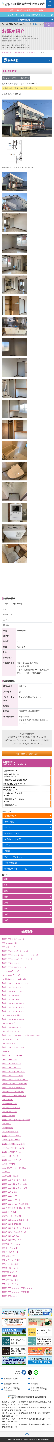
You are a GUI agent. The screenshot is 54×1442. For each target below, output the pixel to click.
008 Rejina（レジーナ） (14, 967)
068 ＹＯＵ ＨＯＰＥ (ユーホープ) (16, 1207)
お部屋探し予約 (10, 805)
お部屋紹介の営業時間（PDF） (15, 780)
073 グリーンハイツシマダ (16, 1228)
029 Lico (5, 1051)
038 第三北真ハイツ (13, 1087)
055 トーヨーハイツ (10, 1155)
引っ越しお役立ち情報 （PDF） (12, 794)
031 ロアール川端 (9, 1059)
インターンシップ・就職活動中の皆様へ (26, 14)
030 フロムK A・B (12, 1055)
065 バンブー (10, 1195)
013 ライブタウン (12, 987)
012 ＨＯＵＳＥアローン (15, 983)
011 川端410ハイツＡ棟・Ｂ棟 (14, 979)
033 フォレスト (11, 1067)
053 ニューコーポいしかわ (13, 1147)
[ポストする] (30, 1372)
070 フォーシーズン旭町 (12, 1215)
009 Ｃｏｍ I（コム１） (10, 971)
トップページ (6, 52)
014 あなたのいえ (12, 991)
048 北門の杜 (7, 1127)
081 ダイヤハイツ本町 (11, 1260)
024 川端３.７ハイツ (10, 1031)
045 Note (8, 1115)
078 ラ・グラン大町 (10, 1248)
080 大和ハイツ (8, 1256)
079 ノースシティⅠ (10, 1252)
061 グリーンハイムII (14, 1179)
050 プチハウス (11, 1135)
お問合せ (34, 1383)
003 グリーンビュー (10, 947)
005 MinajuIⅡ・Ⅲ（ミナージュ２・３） (20, 955)
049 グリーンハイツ (10, 1131)
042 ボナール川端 (9, 1103)
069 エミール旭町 (9, 1211)
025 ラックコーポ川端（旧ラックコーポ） (21, 1035)
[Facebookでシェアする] (24, 1372)
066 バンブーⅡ (11, 1199)
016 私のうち (10, 999)
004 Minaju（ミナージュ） (15, 951)
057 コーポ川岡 (8, 1163)
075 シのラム (10, 1236)
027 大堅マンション (10, 1043)
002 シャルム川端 (9, 943)
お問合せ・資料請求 (28, 753)
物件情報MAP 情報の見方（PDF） (10, 788)
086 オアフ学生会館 (10, 1280)
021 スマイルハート (13, 1019)
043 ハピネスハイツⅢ (11, 1107)
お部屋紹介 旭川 (19, 52)
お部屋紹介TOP (10, 770)
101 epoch (9, 1296)
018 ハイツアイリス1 (14, 1007)
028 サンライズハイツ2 (15, 1047)
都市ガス (32, 52)
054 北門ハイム (11, 1151)
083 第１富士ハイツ (10, 1268)
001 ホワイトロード (13, 939)
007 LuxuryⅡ (10, 963)
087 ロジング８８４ (10, 1284)
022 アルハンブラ (9, 1023)
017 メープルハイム (13, 1003)
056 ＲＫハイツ (11, 1159)
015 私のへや (10, 995)
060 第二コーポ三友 (10, 1175)
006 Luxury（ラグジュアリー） (17, 959)
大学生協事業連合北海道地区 (38, 1389)
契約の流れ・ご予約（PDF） (14, 783)
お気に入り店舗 (49, 24)
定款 (32, 1378)
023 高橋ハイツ (11, 1027)
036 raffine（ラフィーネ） (15, 1079)
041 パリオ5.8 (7, 1099)
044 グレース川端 (9, 1111)
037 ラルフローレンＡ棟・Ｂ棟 (14, 1083)
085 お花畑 (9, 1276)
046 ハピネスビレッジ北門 (16, 1119)
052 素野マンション (13, 1143)
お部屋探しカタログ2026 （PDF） (13, 800)
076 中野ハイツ (11, 1240)
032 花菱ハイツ (11, 1063)
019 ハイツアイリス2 (14, 1011)
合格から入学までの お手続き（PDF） (11, 775)
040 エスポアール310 (14, 1095)
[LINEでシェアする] (36, 1372)
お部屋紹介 (13, 30)
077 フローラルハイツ (11, 1244)
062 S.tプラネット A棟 (14, 1183)
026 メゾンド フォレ (11, 1039)
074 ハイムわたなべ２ (14, 1232)
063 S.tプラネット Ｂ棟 (14, 1187)
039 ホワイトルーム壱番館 (13, 1091)
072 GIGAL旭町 (11, 1224)
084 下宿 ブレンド (9, 1272)
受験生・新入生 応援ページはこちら (26, 10)
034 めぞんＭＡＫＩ (13, 1071)
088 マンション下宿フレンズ (17, 1288)
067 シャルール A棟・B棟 (15, 1203)
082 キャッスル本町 (10, 1264)
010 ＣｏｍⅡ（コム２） (11, 975)
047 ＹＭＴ (6, 1123)
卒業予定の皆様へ (26, 19)
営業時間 (14, 24)
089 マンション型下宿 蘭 (15, 1292)
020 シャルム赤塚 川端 (11, 1015)
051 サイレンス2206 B (11, 1139)
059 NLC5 (6, 1171)
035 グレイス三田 (12, 1075)
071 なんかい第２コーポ (15, 1220)
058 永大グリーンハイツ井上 (14, 1167)
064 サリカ (9, 1191)
